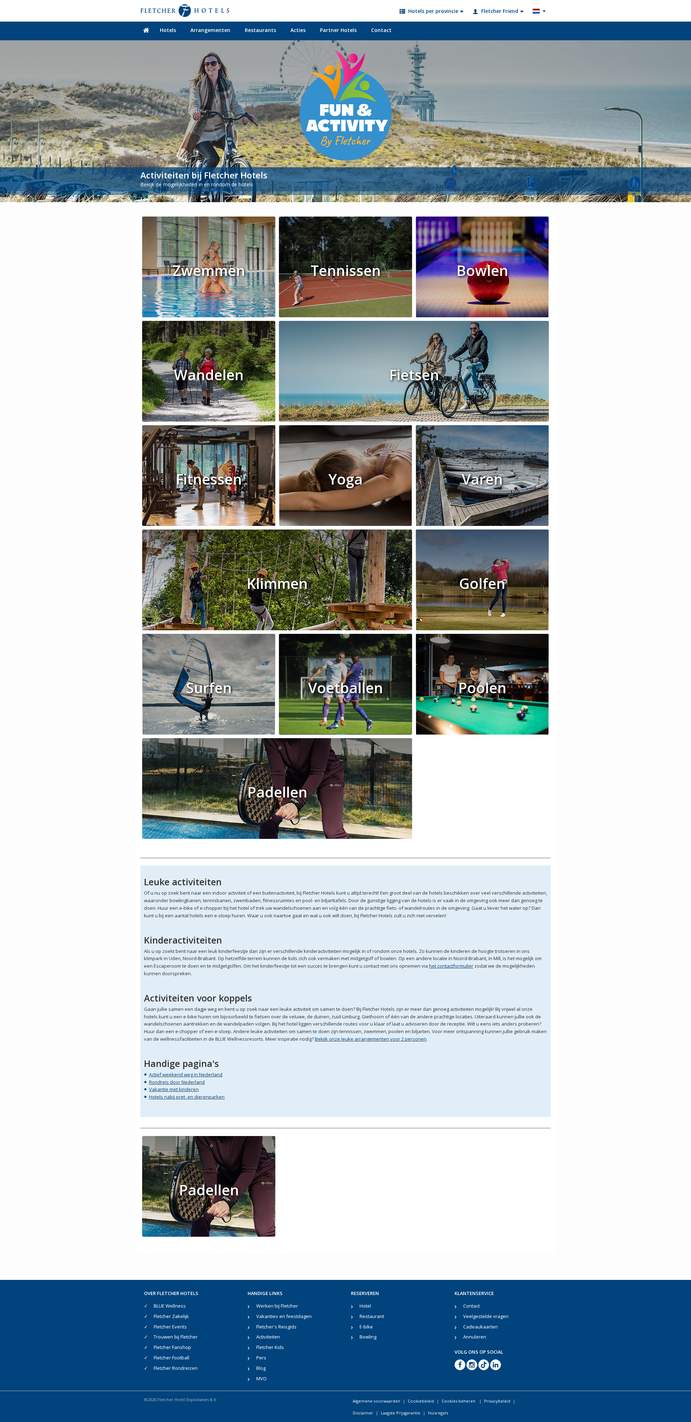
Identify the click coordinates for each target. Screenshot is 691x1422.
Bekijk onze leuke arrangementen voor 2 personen (370, 1039)
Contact (381, 30)
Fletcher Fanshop (172, 1347)
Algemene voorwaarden (376, 1401)
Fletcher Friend (500, 11)
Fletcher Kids (270, 1347)
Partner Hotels (338, 30)
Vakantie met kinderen (174, 1089)
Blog (261, 1368)
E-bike (366, 1326)
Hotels (168, 30)
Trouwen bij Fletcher (176, 1337)
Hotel (365, 1306)
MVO (261, 1378)
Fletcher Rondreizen (176, 1368)
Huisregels (438, 1413)
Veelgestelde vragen (486, 1316)
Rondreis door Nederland (177, 1082)
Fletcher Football (171, 1357)
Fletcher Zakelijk (171, 1316)
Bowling (368, 1337)
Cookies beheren (459, 1401)
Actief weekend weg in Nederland (185, 1074)
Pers (261, 1357)
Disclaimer (363, 1413)
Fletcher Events (170, 1326)
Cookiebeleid (421, 1401)
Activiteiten (268, 1337)
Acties (298, 30)
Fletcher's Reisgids (276, 1326)
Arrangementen (210, 30)
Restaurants (260, 30)
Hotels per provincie (433, 11)
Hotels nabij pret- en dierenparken (187, 1097)
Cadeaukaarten (480, 1326)
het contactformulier (451, 966)
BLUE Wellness (170, 1306)
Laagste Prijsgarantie (400, 1413)
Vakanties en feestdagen (284, 1316)
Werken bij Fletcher (277, 1306)
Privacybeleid (497, 1401)
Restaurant (372, 1316)
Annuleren (474, 1337)
